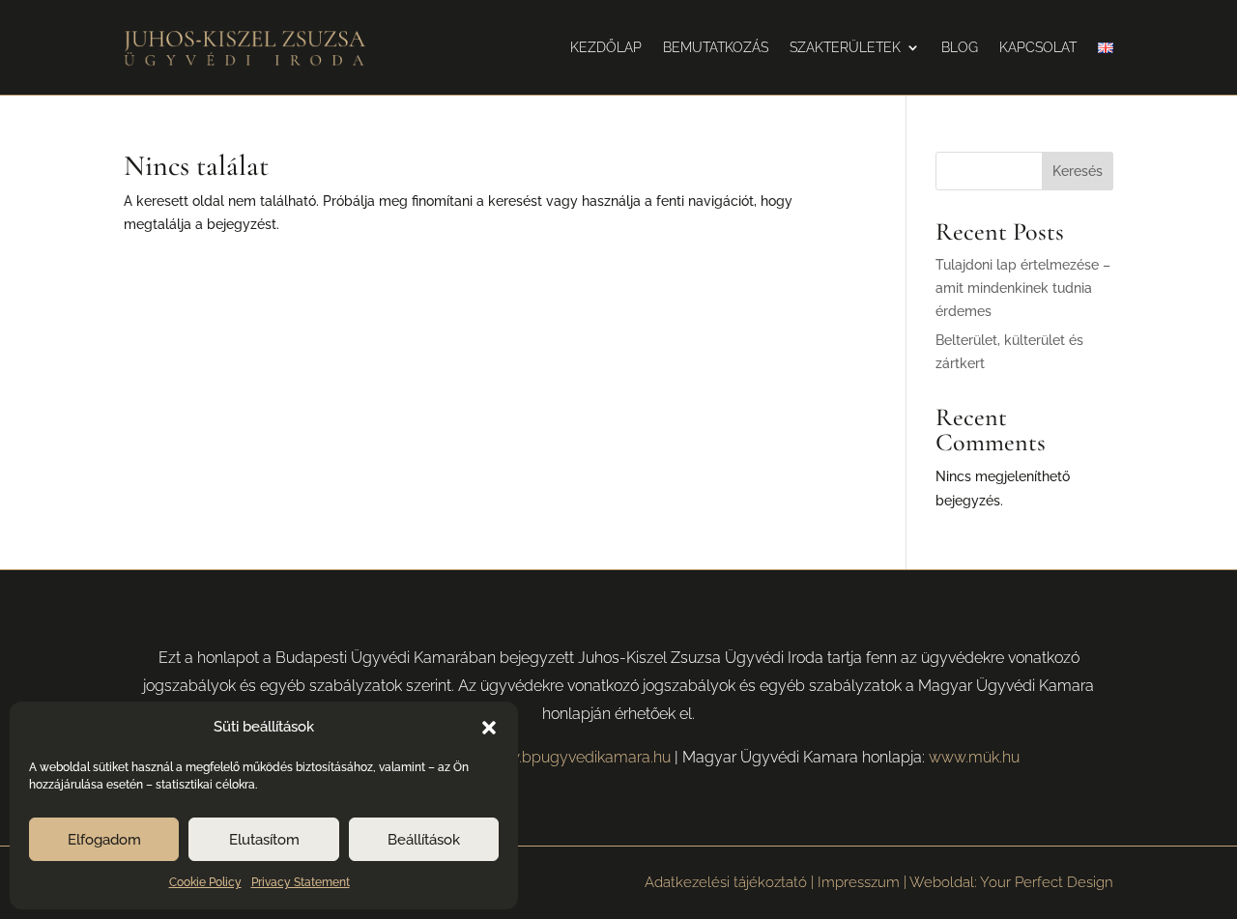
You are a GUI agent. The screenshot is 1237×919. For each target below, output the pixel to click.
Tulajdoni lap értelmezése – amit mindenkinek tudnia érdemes (1022, 288)
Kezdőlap (606, 47)
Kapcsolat (1038, 47)
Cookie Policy (205, 882)
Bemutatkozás (715, 47)
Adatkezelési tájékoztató (726, 882)
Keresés (1077, 171)
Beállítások (424, 839)
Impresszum (859, 882)
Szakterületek (845, 47)
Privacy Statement (300, 882)
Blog (959, 47)
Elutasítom (264, 839)
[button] (489, 727)
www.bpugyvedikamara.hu (576, 757)
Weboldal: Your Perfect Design (1011, 882)
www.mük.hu (974, 757)
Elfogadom (104, 839)
